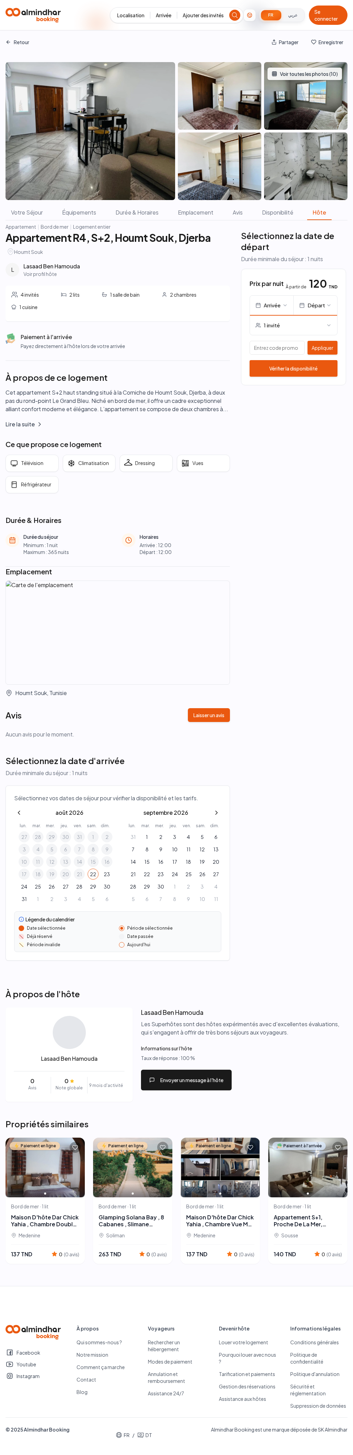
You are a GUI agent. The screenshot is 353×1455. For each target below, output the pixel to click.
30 (65, 837)
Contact (86, 1379)
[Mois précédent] (19, 813)
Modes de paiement (170, 1361)
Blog (82, 1392)
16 (107, 862)
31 (79, 837)
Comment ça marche (101, 1367)
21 (79, 874)
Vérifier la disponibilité (293, 368)
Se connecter (326, 15)
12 (51, 862)
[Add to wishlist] (75, 1147)
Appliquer (322, 348)
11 (38, 862)
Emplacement (195, 212)
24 (24, 886)
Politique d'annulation (315, 1374)
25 (38, 886)
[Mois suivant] (216, 813)
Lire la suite (20, 424)
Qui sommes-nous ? (99, 1342)
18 (38, 874)
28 (38, 837)
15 (93, 862)
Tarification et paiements (247, 1374)
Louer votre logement (243, 1342)
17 (24, 874)
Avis (238, 212)
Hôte (319, 212)
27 (24, 837)
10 (24, 862)
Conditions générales (314, 1342)
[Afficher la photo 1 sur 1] (45, 1193)
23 (107, 874)
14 (79, 862)
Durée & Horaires (137, 212)
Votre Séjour (27, 212)
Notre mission (92, 1355)
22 (93, 874)
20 (65, 874)
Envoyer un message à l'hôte (191, 1080)
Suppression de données (318, 1406)
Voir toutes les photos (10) (309, 74)
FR (271, 15)
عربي (292, 15)
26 (52, 886)
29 (52, 837)
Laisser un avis (208, 715)
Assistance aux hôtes (242, 1399)
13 (65, 862)
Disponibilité (277, 212)
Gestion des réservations (247, 1386)
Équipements (79, 212)
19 (51, 874)
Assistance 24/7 (166, 1393)
